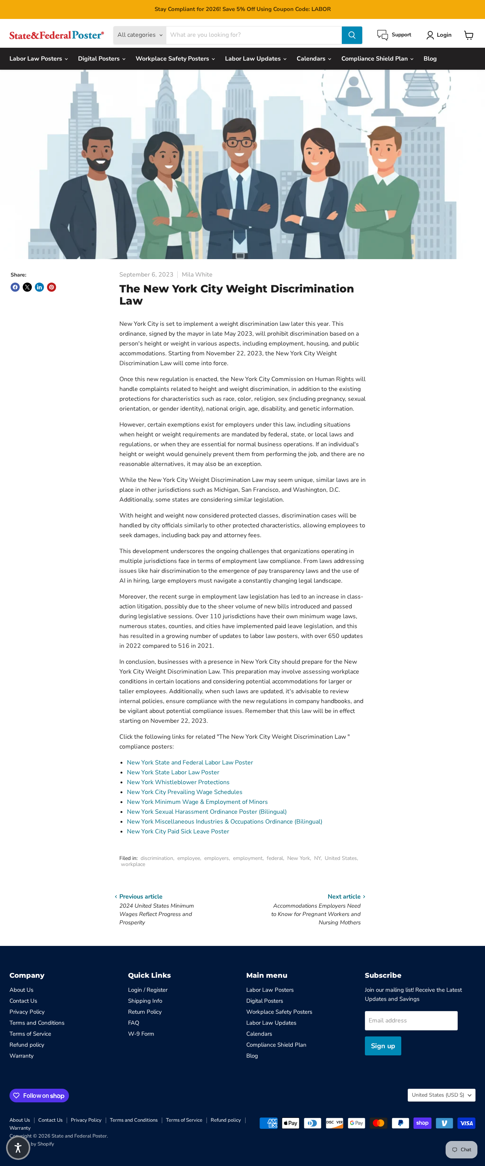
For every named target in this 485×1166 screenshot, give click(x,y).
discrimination (157, 858)
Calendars (312, 59)
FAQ (133, 1023)
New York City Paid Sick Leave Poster (178, 831)
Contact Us (23, 1001)
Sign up (383, 1045)
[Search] (352, 35)
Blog (430, 59)
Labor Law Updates (253, 59)
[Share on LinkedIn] (39, 287)
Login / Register (147, 990)
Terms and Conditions (36, 1023)
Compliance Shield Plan (375, 59)
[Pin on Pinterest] (51, 287)
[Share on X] (27, 287)
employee (188, 858)
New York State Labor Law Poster (173, 772)
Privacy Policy (27, 1012)
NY (317, 858)
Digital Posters (99, 59)
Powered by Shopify (31, 1144)
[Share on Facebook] (15, 287)
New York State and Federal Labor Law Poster (190, 762)
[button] (18, 1148)
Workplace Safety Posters (173, 59)
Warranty (21, 1056)
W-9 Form (141, 1034)
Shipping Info (145, 1001)
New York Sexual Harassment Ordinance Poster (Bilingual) (207, 812)
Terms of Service (30, 1034)
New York (298, 858)
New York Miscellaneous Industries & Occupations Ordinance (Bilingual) (224, 821)
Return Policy (145, 1012)
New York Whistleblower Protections (178, 782)
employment (248, 858)
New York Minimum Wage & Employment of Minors (197, 802)
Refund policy (26, 1045)
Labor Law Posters (36, 59)
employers (216, 858)
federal (275, 858)
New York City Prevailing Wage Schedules (184, 792)
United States (341, 858)
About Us (21, 990)
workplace (133, 864)
